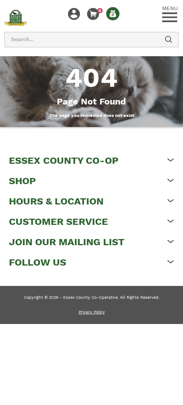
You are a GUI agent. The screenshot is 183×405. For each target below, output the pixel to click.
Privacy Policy (92, 312)
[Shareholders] (112, 13)
